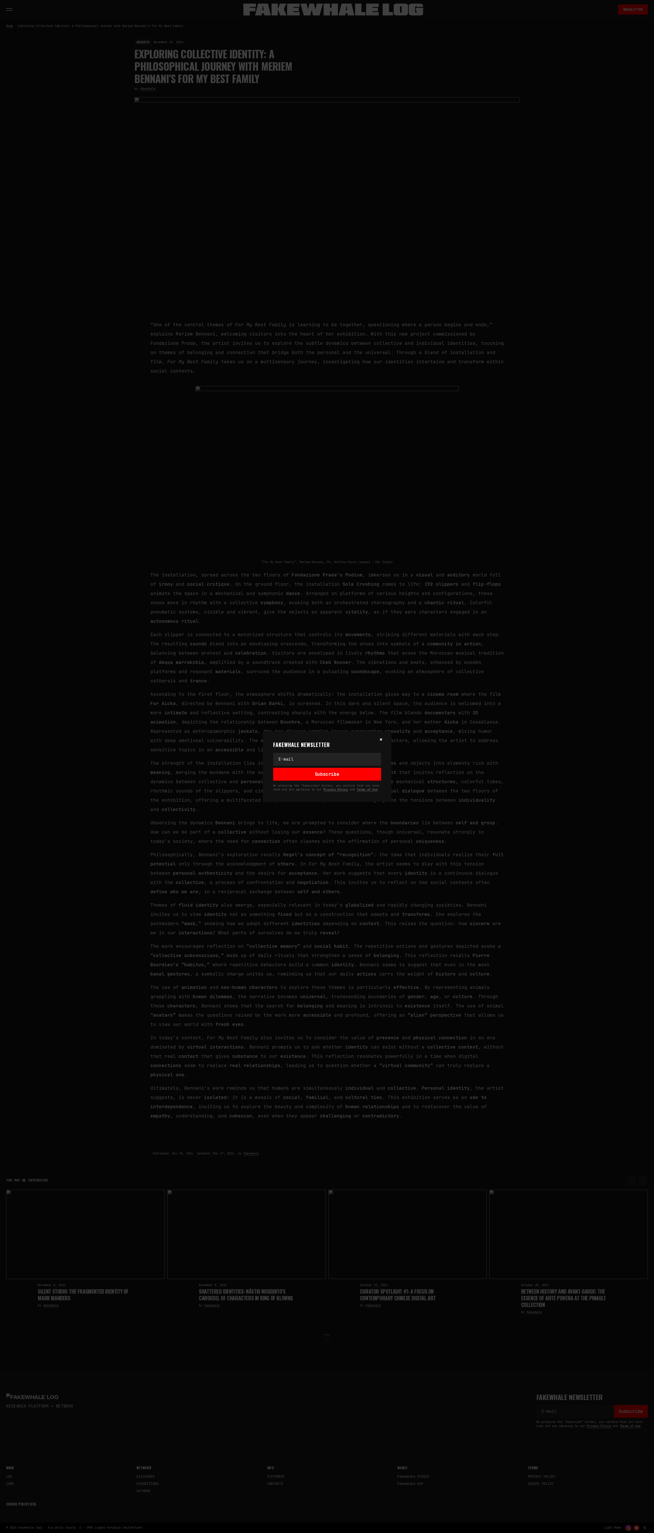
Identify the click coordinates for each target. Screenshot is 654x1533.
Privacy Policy (336, 789)
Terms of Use (367, 789)
